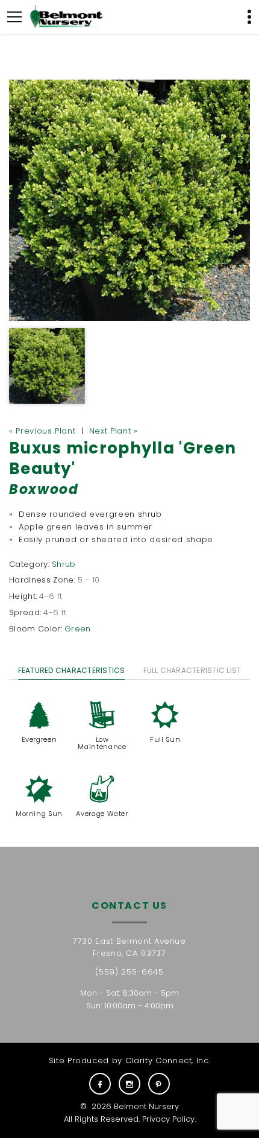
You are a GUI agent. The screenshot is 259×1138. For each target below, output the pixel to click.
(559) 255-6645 (129, 972)
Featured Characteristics (71, 670)
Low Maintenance (102, 743)
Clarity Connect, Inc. (168, 1060)
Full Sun (165, 739)
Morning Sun (39, 813)
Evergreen (39, 739)
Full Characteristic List (192, 670)
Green (77, 628)
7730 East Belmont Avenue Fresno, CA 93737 (129, 947)
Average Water (102, 813)
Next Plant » (113, 431)
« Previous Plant (42, 431)
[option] (129, 200)
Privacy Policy (168, 1119)
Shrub (64, 564)
